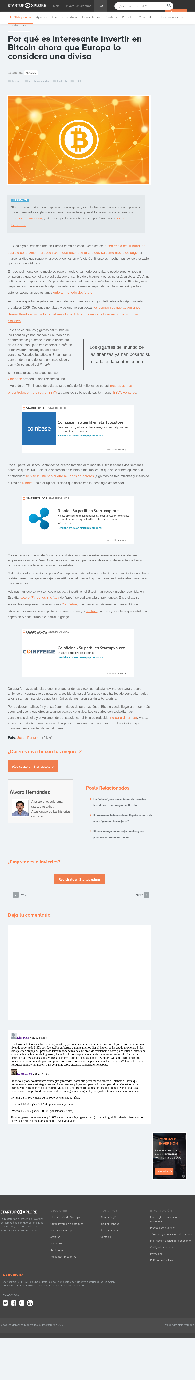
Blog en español (110, 1223)
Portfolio (127, 17)
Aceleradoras (58, 1250)
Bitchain (92, 611)
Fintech (62, 81)
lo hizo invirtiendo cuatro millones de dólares (60, 476)
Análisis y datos (20, 17)
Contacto (105, 1237)
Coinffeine (69, 604)
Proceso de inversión (162, 1227)
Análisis (31, 72)
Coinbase (15, 379)
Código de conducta (162, 1247)
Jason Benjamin (29, 737)
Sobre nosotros (109, 1230)
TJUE (78, 81)
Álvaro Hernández (30, 792)
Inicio (56, 6)
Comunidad (146, 17)
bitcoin (16, 81)
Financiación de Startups (65, 1217)
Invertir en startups (78, 6)
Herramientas (91, 17)
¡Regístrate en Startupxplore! (33, 766)
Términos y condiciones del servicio (171, 1234)
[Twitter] (5, 1303)
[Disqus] (79, 972)
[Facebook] (13, 1303)
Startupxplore (19, 25)
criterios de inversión (26, 218)
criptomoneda (39, 81)
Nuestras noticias (171, 17)
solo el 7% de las (39, 597)
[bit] (79, 141)
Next (142, 895)
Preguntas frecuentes (63, 1256)
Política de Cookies (161, 1260)
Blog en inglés (109, 1217)
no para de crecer (123, 718)
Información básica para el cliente (170, 1240)
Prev (20, 895)
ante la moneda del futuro (72, 292)
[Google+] (21, 1303)
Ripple (27, 483)
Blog (101, 6)
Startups (111, 17)
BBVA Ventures (124, 392)
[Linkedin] (30, 1303)
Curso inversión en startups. (67, 1223)
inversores (56, 1243)
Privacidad (156, 1253)
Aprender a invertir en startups (56, 17)
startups (55, 1237)
